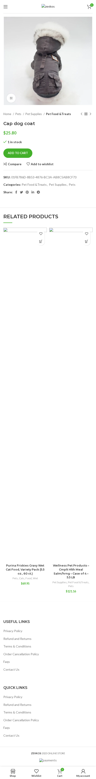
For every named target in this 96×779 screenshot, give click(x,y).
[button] (41, 241)
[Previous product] (81, 114)
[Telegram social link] (38, 192)
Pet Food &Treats (58, 114)
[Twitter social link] (21, 192)
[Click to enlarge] (11, 98)
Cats (21, 578)
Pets (18, 114)
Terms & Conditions (17, 646)
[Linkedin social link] (32, 192)
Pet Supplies (33, 114)
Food (28, 578)
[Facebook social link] (16, 192)
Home (7, 114)
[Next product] (90, 114)
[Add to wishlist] (41, 234)
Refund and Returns (17, 639)
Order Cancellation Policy (21, 654)
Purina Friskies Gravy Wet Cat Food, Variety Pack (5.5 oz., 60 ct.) (25, 569)
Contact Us (11, 669)
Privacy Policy (12, 631)
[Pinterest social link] (27, 192)
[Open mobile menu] (5, 6)
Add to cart (18, 153)
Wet (35, 578)
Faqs (6, 662)
